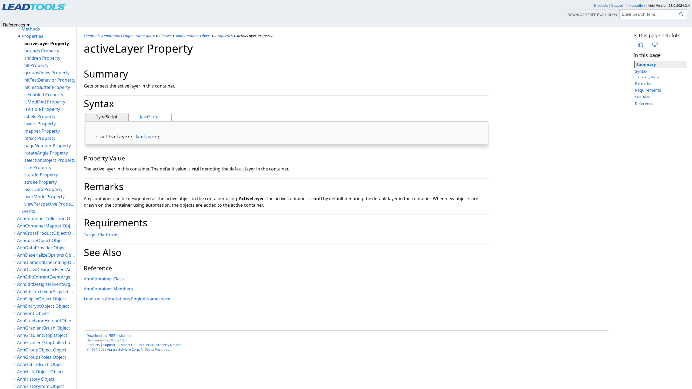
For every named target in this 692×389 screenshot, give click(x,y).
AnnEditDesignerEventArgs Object (46, 284)
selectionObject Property (49, 160)
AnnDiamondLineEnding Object (46, 262)
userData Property (43, 189)
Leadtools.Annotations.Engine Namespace (119, 35)
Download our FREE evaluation (109, 335)
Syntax (641, 71)
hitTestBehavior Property (49, 80)
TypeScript (107, 117)
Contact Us (127, 345)
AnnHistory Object (36, 379)
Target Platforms (101, 235)
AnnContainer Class (104, 279)
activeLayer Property (46, 43)
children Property (42, 58)
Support (109, 345)
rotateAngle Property (46, 153)
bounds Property (41, 51)
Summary (646, 64)
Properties (224, 35)
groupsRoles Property (46, 73)
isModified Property (44, 102)
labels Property (39, 116)
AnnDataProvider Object (42, 248)
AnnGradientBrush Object (43, 328)
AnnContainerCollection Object (46, 219)
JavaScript (150, 117)
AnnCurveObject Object (41, 240)
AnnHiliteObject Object (40, 372)
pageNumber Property (47, 146)
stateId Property (41, 175)
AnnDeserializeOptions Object (46, 255)
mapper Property (42, 131)
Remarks (643, 83)
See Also (643, 96)
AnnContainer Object (193, 35)
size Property (37, 167)
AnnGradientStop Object (42, 335)
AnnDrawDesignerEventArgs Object (46, 270)
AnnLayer (146, 136)
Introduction (635, 5)
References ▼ (17, 24)
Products (93, 345)
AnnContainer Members (108, 289)
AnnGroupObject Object (41, 350)
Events (28, 211)
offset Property (39, 138)
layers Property (40, 124)
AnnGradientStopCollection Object (46, 343)
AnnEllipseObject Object (41, 299)
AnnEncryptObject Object (43, 306)
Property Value (648, 77)
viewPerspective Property (50, 204)
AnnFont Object (33, 313)
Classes (165, 35)
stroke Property (40, 182)
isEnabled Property (43, 95)
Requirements (648, 90)
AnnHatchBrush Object (40, 364)
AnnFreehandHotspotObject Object (46, 321)
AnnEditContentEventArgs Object (46, 277)
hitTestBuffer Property (47, 87)
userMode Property (44, 197)
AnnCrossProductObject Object (46, 233)
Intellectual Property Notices (160, 345)
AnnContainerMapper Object (46, 226)
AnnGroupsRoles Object (41, 357)
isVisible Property (42, 109)
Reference (644, 103)
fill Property (36, 65)
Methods (31, 29)
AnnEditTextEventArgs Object (46, 291)
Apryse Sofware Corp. (123, 349)
